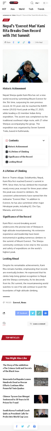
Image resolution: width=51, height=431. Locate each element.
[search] (32, 3)
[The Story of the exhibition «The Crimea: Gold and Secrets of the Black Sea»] (41, 368)
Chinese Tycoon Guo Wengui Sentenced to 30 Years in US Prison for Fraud (16, 399)
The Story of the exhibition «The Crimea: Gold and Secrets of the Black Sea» (17, 368)
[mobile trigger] (5, 3)
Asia (6, 20)
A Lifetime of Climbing (18, 151)
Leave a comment (39, 324)
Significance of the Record (20, 157)
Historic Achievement (18, 146)
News (23, 302)
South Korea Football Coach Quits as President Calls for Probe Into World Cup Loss (16, 413)
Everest (16, 302)
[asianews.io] (14, 3)
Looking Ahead (15, 162)
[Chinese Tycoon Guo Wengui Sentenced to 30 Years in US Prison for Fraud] (41, 399)
